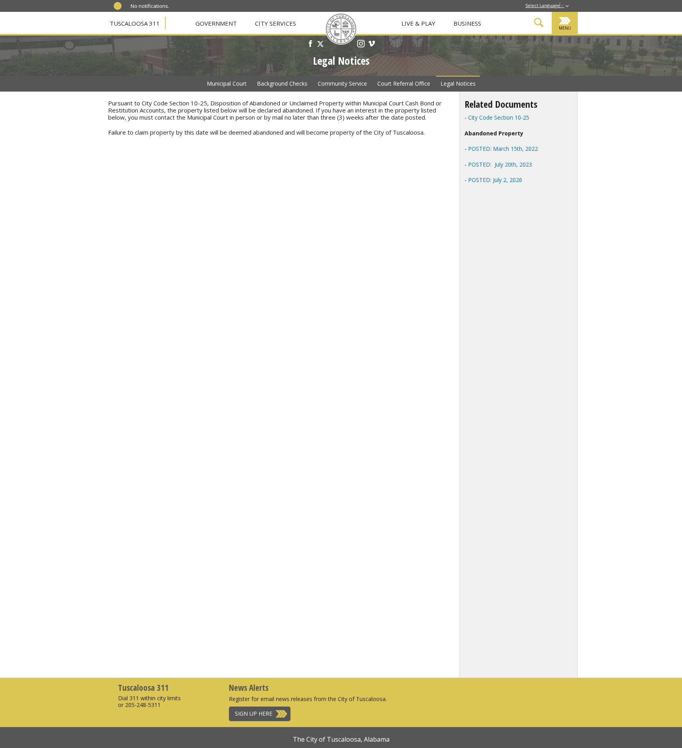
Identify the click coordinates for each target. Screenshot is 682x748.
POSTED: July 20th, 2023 (499, 164)
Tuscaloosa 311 (135, 23)
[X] (320, 44)
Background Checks (282, 83)
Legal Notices (458, 83)
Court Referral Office (403, 83)
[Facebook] (310, 44)
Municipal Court (227, 83)
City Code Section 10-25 (498, 117)
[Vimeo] (371, 44)
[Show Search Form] (539, 24)
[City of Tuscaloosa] (341, 29)
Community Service (342, 83)
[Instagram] (361, 44)
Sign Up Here (253, 713)
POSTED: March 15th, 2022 (503, 148)
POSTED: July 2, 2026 (495, 180)
